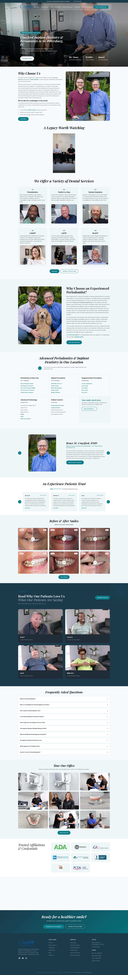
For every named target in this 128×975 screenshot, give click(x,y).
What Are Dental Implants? (28, 699)
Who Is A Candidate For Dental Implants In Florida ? (35, 704)
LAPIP (64, 233)
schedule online (78, 337)
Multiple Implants (55, 392)
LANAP (33, 233)
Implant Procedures (75, 945)
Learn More (23, 119)
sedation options (31, 110)
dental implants (34, 79)
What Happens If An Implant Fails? (30, 746)
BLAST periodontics (26, 418)
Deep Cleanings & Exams (27, 383)
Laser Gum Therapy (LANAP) (28, 388)
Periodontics (32, 192)
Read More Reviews (102, 597)
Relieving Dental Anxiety (57, 405)
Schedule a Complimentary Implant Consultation (58, 1)
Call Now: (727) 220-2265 (69, 271)
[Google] (26, 958)
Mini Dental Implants (56, 388)
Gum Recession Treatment (27, 390)
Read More (27, 508)
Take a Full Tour (64, 832)
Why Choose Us (53, 945)
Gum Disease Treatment (27, 385)
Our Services (44, 7)
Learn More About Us (74, 342)
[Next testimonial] (108, 501)
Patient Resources (67, 7)
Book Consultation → (89, 408)
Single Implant (55, 390)
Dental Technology (75, 955)
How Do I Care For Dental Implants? (30, 752)
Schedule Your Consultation (53, 926)
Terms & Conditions (87, 972)
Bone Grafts (85, 390)
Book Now (54, 271)
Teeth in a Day (64, 192)
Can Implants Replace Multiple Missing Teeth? (33, 728)
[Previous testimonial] (19, 501)
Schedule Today (27, 58)
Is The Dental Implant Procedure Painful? (32, 716)
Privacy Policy (78, 972)
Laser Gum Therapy (75, 952)
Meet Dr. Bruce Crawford (75, 462)
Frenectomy (85, 385)
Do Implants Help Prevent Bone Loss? (31, 740)
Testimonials (52, 947)
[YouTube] (22, 958)
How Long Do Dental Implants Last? (30, 710)
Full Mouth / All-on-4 (56, 383)
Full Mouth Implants (74, 947)
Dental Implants (95, 192)
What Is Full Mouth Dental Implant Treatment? (33, 734)
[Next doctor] (108, 453)
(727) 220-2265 (77, 1)
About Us (36, 7)
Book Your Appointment (101, 7)
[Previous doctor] (19, 453)
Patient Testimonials (55, 7)
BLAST (95, 233)
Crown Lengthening (87, 383)
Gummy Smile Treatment (27, 392)
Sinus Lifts (84, 392)
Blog (83, 7)
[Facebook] (19, 958)
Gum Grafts (85, 388)
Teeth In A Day (55, 385)
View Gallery (64, 577)
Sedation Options (55, 407)
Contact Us (77, 7)
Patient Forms (52, 950)
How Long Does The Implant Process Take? (32, 722)
